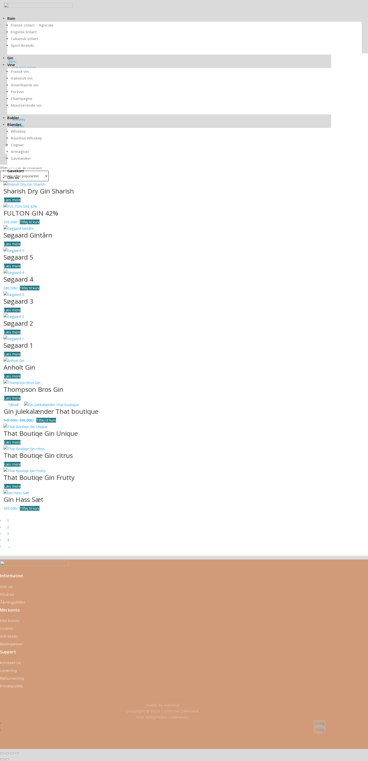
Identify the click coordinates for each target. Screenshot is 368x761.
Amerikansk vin (24, 84)
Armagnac (20, 151)
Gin (10, 57)
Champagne (21, 98)
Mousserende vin (26, 105)
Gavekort (15, 170)
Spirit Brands (22, 45)
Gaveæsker (21, 158)
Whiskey (18, 131)
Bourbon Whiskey (26, 137)
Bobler (13, 117)
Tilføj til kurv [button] (30, 222)
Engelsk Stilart (24, 31)
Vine (11, 64)
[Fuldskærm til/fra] (7, 753)
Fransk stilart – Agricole (32, 25)
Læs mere (12, 200)
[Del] (12, 753)
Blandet (14, 124)
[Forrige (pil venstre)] (2, 759)
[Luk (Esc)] (17, 753)
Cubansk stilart (24, 38)
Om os (13, 177)
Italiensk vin (22, 78)
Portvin (17, 91)
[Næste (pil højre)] (7, 759)
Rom (11, 18)
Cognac (17, 144)
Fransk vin (20, 71)
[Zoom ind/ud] (2, 753)
